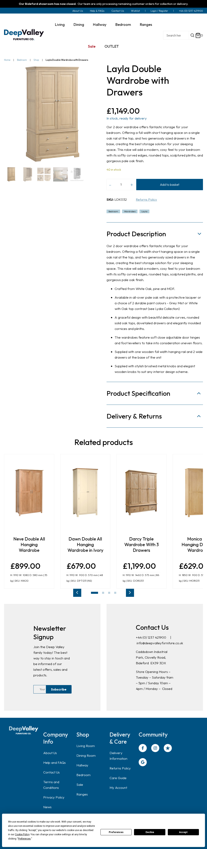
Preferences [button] (24, 838)
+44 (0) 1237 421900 (191, 10)
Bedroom (123, 24)
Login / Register (159, 10)
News (47, 807)
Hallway (100, 24)
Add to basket (169, 185)
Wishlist (135, 10)
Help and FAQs (54, 762)
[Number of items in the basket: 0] (198, 35)
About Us (77, 10)
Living (60, 24)
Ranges (146, 24)
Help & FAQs (97, 10)
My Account (118, 787)
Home (7, 59)
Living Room (85, 746)
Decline (150, 832)
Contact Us (117, 10)
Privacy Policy (53, 797)
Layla (144, 211)
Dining (79, 24)
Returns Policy (146, 199)
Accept (183, 832)
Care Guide (118, 778)
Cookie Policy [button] (22, 834)
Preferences (116, 832)
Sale (92, 46)
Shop (36, 59)
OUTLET (112, 46)
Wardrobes (129, 211)
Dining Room (86, 755)
